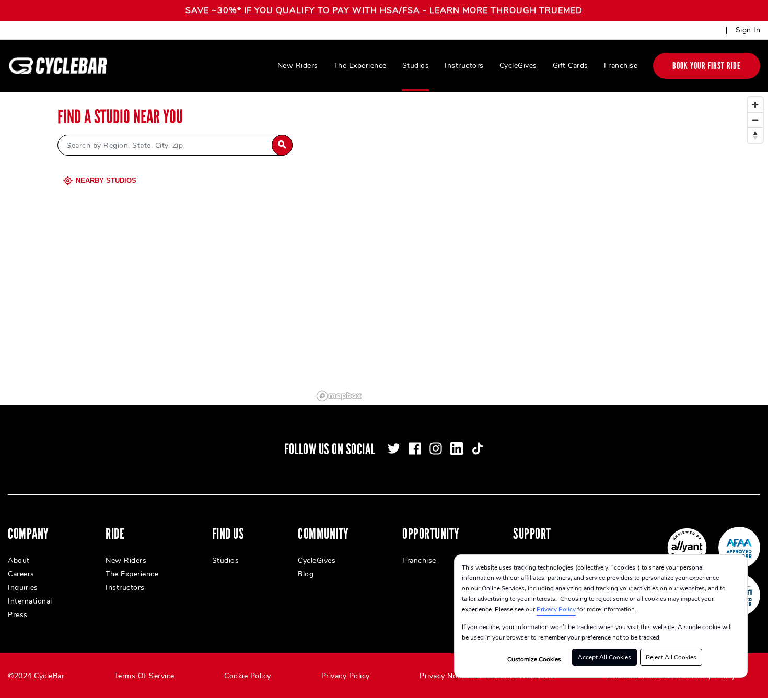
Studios (415, 65)
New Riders (297, 65)
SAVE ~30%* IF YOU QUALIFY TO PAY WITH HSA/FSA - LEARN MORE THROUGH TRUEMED (384, 10)
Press (18, 615)
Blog (305, 574)
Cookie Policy (247, 676)
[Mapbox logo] (339, 396)
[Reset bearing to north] (755, 135)
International (30, 601)
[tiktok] (477, 448)
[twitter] (394, 448)
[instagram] (435, 448)
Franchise (621, 65)
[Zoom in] (755, 104)
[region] (540, 248)
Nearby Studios (106, 180)
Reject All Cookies (671, 657)
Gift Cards (570, 65)
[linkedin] (456, 448)
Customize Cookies (534, 659)
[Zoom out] (755, 119)
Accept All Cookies (604, 657)
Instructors (464, 65)
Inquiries (23, 588)
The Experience (360, 65)
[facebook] (415, 448)
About (19, 560)
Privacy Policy (556, 609)
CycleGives (518, 65)
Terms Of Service (144, 676)
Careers (21, 574)
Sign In (748, 30)
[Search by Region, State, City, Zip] (282, 145)
